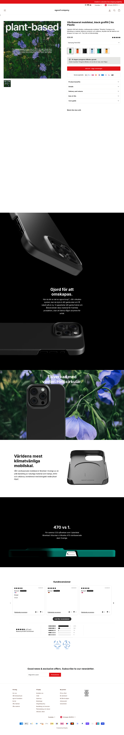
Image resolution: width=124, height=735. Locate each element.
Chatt (37, 696)
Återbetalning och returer (43, 709)
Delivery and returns (76, 91)
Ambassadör (63, 701)
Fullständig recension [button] (20, 612)
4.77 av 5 (28, 629)
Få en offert (63, 693)
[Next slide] (113, 603)
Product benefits (74, 82)
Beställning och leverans (43, 706)
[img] (18, 588)
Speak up (38, 698)
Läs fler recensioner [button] (62, 619)
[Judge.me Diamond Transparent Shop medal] (66, 644)
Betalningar (39, 701)
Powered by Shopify (62, 728)
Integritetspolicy (40, 703)
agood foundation (17, 698)
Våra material (16, 706)
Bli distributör (63, 696)
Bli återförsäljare (64, 698)
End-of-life (72, 96)
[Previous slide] (10, 603)
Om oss (15, 693)
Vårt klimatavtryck (17, 696)
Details (71, 86)
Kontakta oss (39, 693)
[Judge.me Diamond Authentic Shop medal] (57, 644)
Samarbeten (63, 703)
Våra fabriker (16, 703)
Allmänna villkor (40, 711)
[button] (116, 37)
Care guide (72, 101)
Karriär (14, 701)
